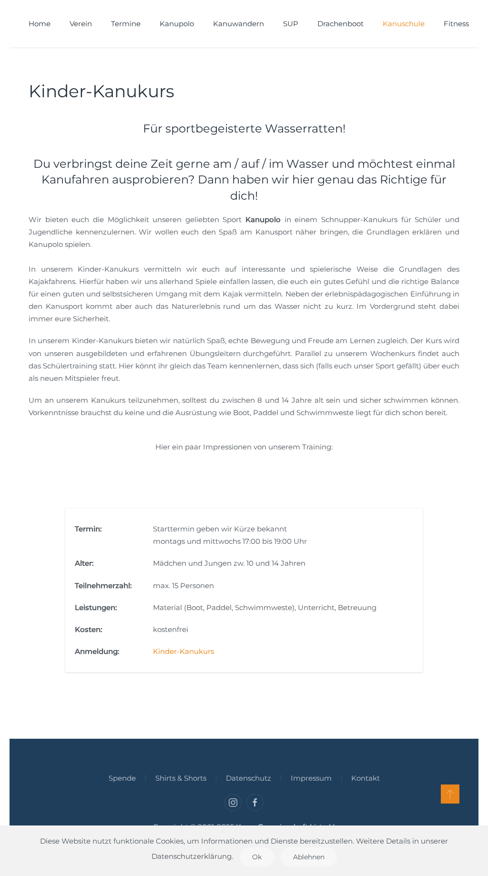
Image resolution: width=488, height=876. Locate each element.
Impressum (311, 778)
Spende (122, 778)
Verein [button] (81, 23)
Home (40, 23)
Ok (257, 857)
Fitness (456, 23)
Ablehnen (309, 857)
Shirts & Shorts (180, 778)
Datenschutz (248, 778)
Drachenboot (340, 23)
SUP (290, 23)
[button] (450, 794)
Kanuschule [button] (404, 23)
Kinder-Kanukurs (183, 651)
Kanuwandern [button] (238, 23)
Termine (126, 23)
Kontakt (365, 778)
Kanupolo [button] (177, 23)
